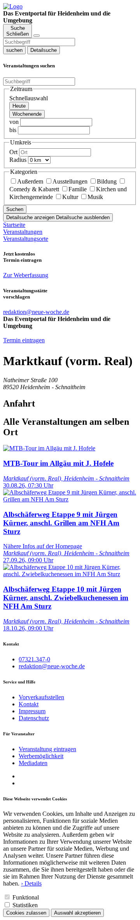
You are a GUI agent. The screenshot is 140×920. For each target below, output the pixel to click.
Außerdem (30, 181)
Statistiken (25, 905)
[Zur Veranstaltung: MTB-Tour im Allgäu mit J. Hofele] (49, 448)
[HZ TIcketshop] (13, 6)
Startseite (14, 224)
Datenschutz (34, 718)
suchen (14, 50)
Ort (13, 152)
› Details (31, 883)
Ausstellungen (70, 181)
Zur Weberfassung (25, 275)
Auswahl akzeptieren (77, 913)
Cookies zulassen (26, 913)
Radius (17, 159)
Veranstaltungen (22, 231)
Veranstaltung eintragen (47, 749)
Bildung (107, 181)
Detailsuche (43, 50)
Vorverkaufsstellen (41, 697)
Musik (95, 197)
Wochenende (27, 114)
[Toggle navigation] (36, 35)
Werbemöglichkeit (41, 756)
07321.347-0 (34, 659)
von (14, 121)
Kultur (70, 197)
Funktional (25, 897)
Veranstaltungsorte (25, 238)
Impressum (32, 711)
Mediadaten (33, 763)
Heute (19, 106)
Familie (77, 189)
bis (12, 130)
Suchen (14, 209)
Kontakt (28, 704)
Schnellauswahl (28, 98)
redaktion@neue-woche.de (52, 666)
